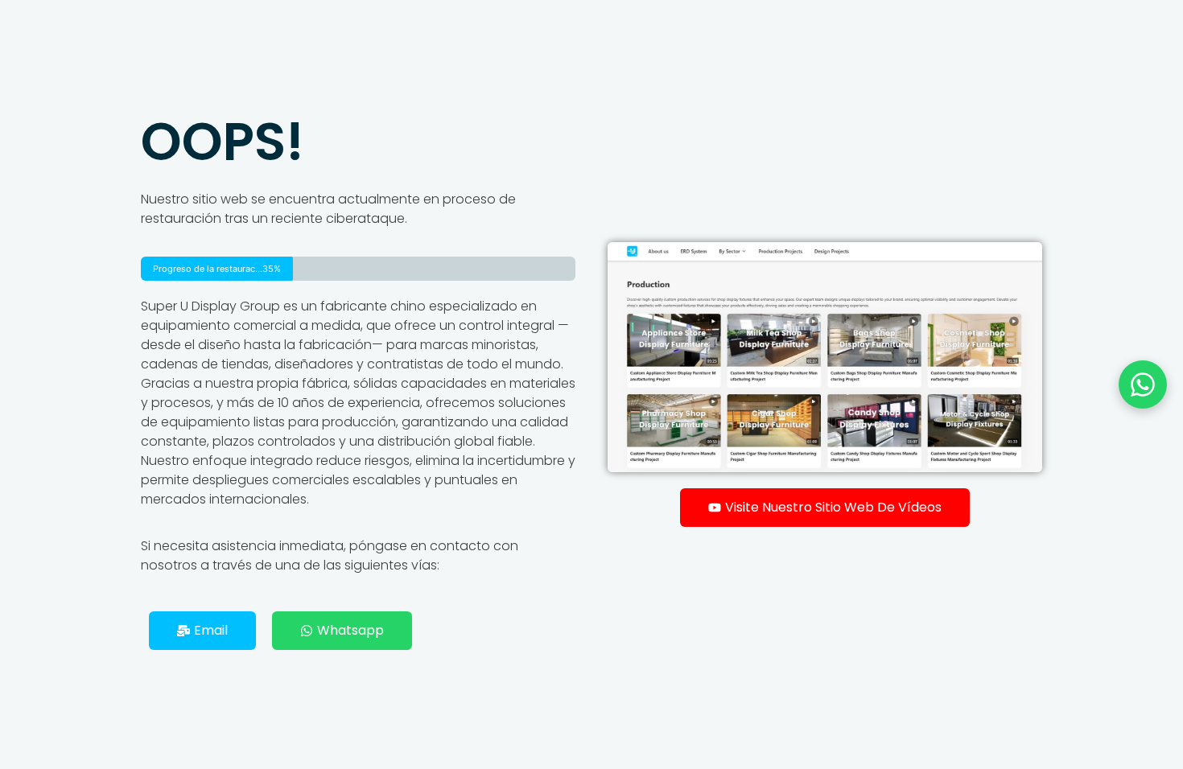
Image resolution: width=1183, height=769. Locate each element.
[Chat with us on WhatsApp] (1143, 384)
